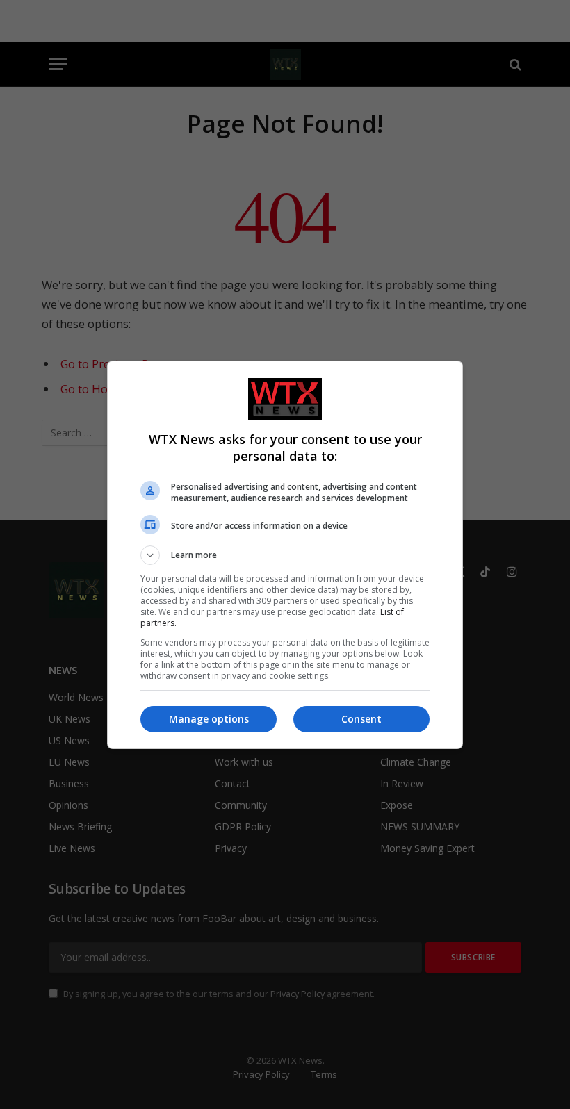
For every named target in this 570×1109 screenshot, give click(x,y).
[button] (285, 555)
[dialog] (285, 555)
